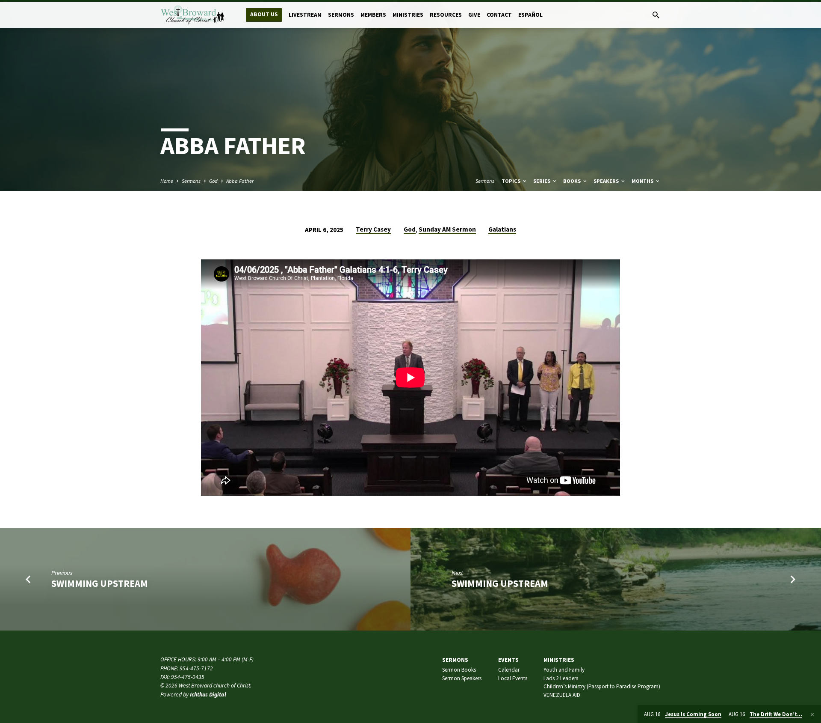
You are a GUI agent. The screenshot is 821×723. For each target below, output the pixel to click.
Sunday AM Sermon (447, 229)
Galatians (502, 229)
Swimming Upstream (99, 583)
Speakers (607, 181)
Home (166, 181)
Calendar (509, 669)
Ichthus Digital (208, 694)
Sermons (341, 14)
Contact (499, 14)
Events (508, 659)
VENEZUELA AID (561, 695)
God (213, 181)
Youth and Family (564, 669)
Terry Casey (373, 229)
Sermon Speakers (461, 678)
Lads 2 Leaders (560, 678)
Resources (446, 14)
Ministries (408, 14)
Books (572, 181)
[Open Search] (656, 15)
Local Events (512, 678)
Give (474, 14)
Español (530, 14)
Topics (512, 181)
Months (643, 181)
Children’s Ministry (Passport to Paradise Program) (601, 686)
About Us (264, 14)
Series (542, 181)
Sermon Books (459, 669)
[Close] (812, 714)
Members (373, 14)
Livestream (305, 14)
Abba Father (240, 181)
